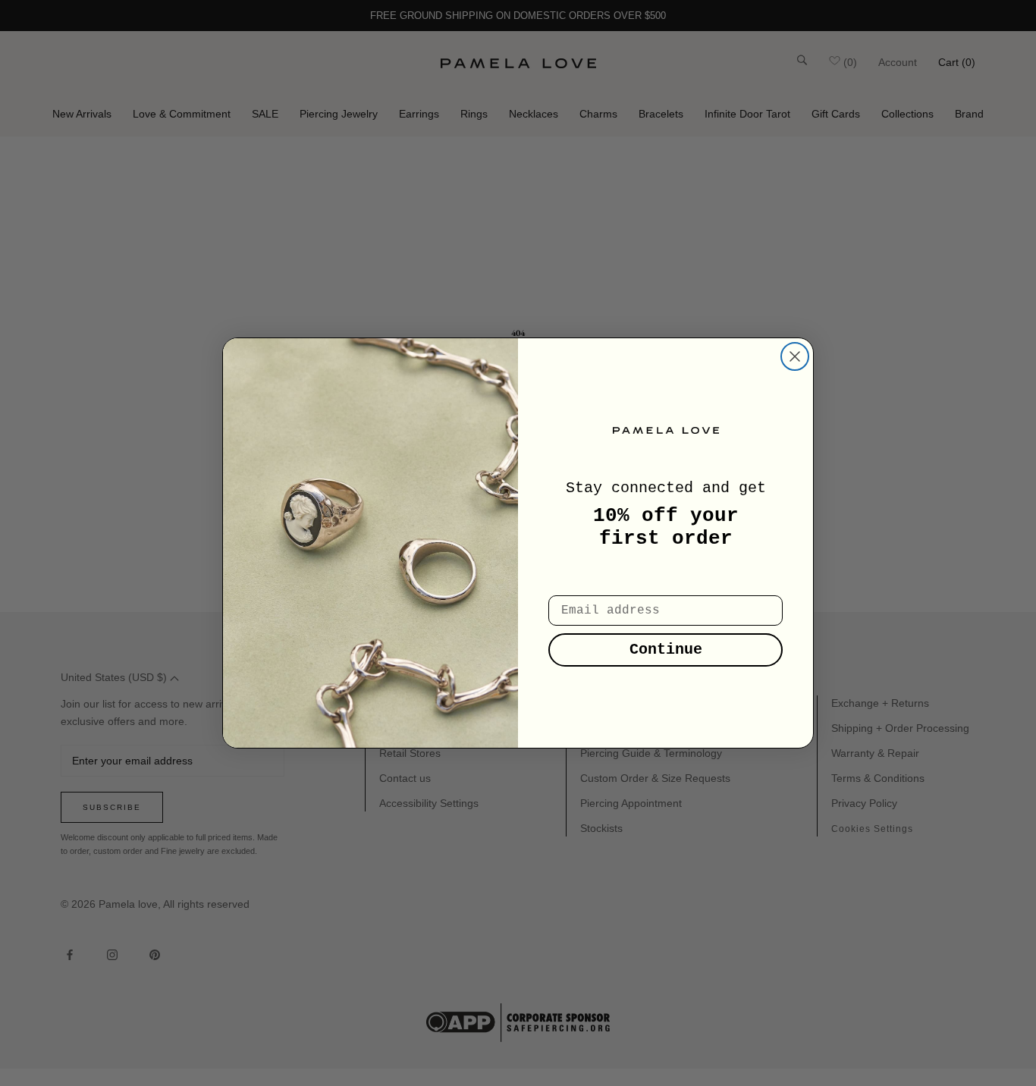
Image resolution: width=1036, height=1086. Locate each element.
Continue (665, 649)
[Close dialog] (794, 356)
